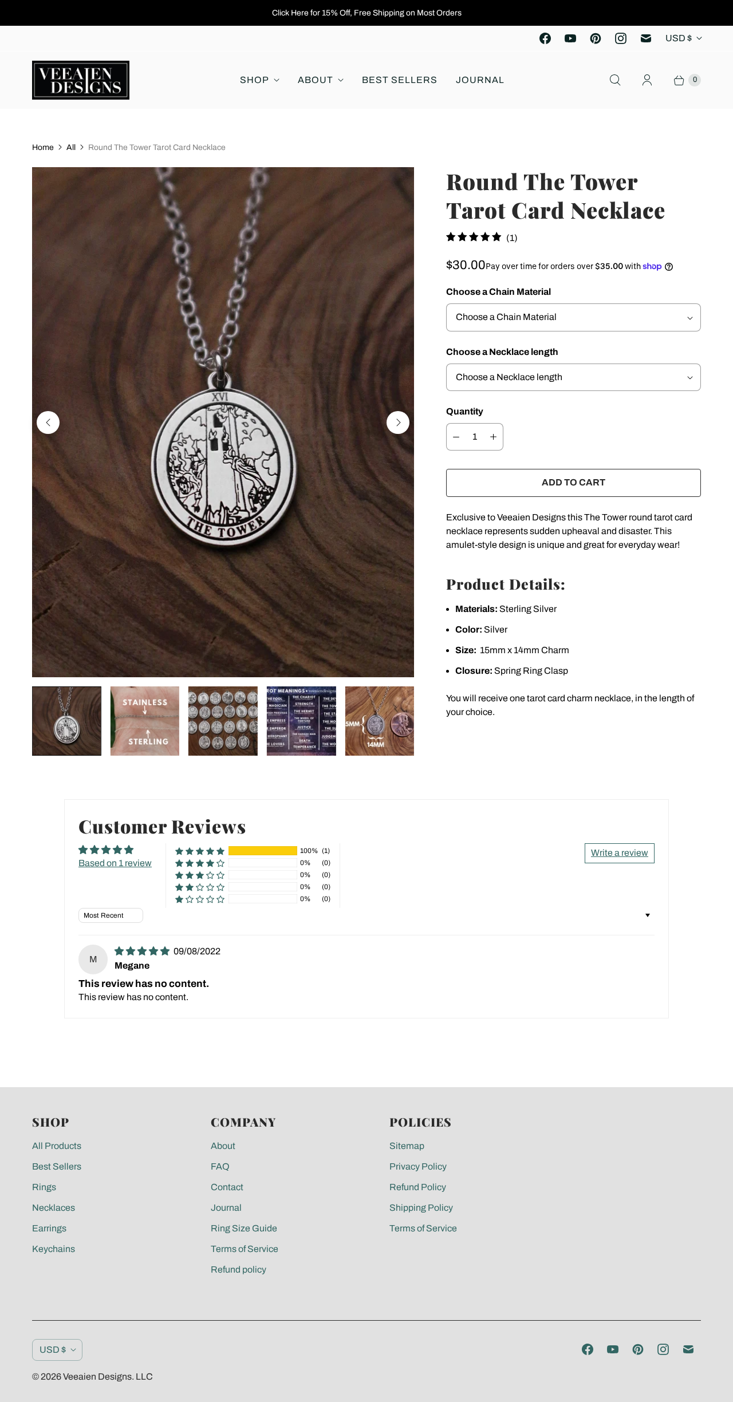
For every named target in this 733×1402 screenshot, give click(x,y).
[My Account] (647, 80)
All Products (56, 1146)
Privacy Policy (418, 1166)
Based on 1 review (115, 863)
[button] (199, 851)
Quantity (464, 411)
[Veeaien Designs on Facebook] (545, 38)
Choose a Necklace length (502, 352)
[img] (143, 951)
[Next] (398, 422)
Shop (254, 80)
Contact (227, 1187)
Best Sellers (400, 80)
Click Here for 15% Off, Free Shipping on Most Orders (367, 13)
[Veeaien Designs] (80, 80)
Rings (44, 1187)
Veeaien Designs (97, 1376)
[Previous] (48, 422)
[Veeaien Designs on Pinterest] (595, 38)
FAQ (220, 1166)
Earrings (49, 1228)
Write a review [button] (619, 853)
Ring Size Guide (244, 1228)
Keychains (53, 1249)
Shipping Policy (421, 1208)
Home (43, 147)
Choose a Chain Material (498, 292)
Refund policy (238, 1269)
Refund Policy (417, 1187)
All (71, 147)
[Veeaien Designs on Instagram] (620, 38)
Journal (480, 80)
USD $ (678, 38)
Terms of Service (244, 1249)
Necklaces (53, 1208)
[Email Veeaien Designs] (646, 38)
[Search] (615, 80)
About (315, 80)
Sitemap (406, 1146)
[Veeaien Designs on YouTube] (570, 38)
